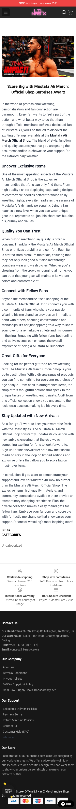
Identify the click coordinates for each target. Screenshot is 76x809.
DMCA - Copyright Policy (18, 684)
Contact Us (10, 726)
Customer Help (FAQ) (16, 731)
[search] (63, 12)
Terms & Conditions (15, 673)
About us (8, 667)
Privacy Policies (12, 678)
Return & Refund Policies (18, 720)
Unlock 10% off (8, 791)
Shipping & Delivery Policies (20, 708)
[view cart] (70, 12)
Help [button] (68, 803)
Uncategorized (11, 545)
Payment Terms (12, 714)
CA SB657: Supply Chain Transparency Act (29, 690)
